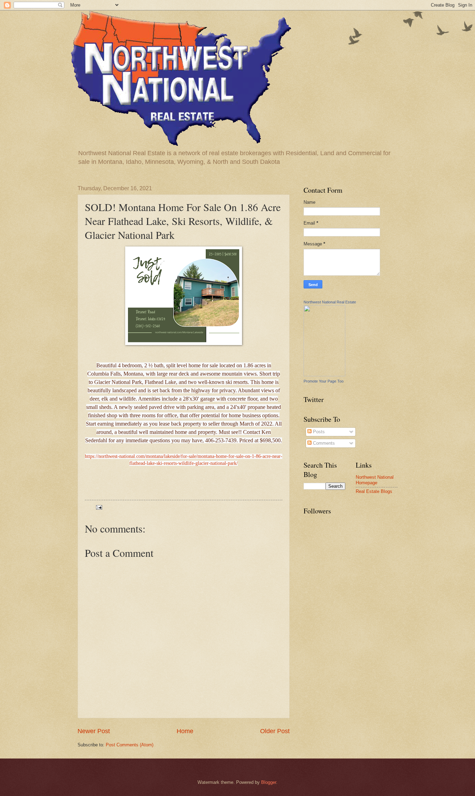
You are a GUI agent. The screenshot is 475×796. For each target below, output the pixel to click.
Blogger (268, 782)
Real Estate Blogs (374, 491)
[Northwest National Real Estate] (324, 374)
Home (185, 731)
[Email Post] (99, 507)
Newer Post (94, 731)
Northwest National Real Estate (330, 302)
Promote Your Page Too (324, 381)
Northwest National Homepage (375, 480)
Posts (318, 431)
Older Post (275, 731)
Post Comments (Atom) (129, 744)
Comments (323, 443)
